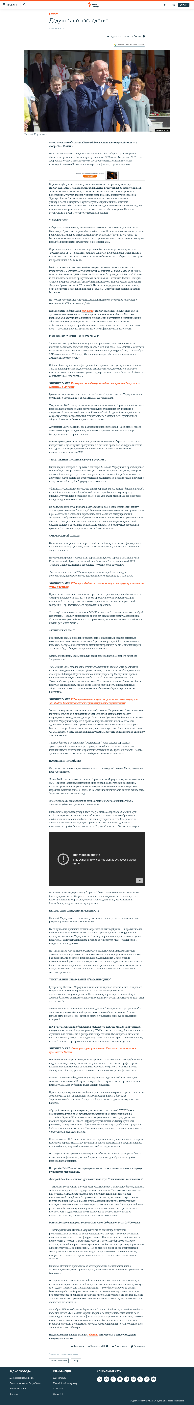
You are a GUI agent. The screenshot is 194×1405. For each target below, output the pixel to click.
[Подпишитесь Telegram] (126, 1379)
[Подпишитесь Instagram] (133, 1379)
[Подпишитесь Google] (99, 1379)
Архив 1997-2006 (18, 1389)
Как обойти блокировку (65, 1383)
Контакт (14, 1394)
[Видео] (165, 5)
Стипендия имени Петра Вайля (25, 1383)
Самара (53, 14)
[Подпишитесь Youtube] (120, 1379)
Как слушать (59, 1378)
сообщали (87, 311)
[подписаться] (153, 1379)
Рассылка (58, 1389)
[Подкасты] (147, 1379)
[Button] (114, 36)
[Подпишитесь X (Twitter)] (113, 1379)
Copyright (58, 1394)
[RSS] (140, 1379)
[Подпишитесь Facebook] (106, 1379)
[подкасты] (173, 5)
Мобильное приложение (22, 1378)
